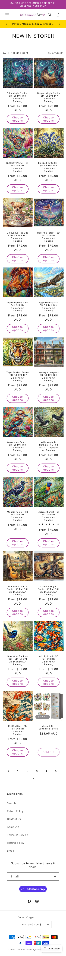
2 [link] (27, 771)
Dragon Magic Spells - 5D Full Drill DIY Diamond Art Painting (48, 97)
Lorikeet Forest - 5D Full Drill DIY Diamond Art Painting (48, 515)
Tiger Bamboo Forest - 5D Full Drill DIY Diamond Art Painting (17, 376)
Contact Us (14, 818)
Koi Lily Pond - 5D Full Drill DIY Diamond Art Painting (48, 660)
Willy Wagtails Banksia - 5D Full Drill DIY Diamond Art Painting (48, 446)
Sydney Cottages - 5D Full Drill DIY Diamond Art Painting (48, 376)
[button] (7, 15)
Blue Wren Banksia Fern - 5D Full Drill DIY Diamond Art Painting (17, 660)
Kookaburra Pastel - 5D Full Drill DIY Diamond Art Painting (17, 446)
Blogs (10, 850)
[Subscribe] (55, 876)
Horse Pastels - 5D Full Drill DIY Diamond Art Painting (17, 306)
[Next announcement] (59, 24)
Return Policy (15, 811)
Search (11, 803)
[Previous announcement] (6, 24)
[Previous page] (8, 771)
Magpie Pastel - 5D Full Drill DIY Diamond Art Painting (17, 515)
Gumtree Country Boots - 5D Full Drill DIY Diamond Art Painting (17, 590)
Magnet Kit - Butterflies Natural (48, 727)
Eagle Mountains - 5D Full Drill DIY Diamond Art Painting (48, 306)
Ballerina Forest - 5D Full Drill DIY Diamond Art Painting (48, 236)
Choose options (17, 119)
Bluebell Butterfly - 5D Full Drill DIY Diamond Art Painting (48, 167)
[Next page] (33, 778)
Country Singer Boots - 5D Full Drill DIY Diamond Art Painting (48, 590)
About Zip (13, 826)
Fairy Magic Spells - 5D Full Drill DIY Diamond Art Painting (18, 97)
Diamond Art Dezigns (27, 949)
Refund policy (15, 842)
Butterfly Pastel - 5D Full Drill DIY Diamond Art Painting (17, 167)
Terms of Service (17, 834)
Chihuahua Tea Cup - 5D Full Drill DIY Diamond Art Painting (17, 236)
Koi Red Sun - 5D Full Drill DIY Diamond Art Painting (17, 730)
